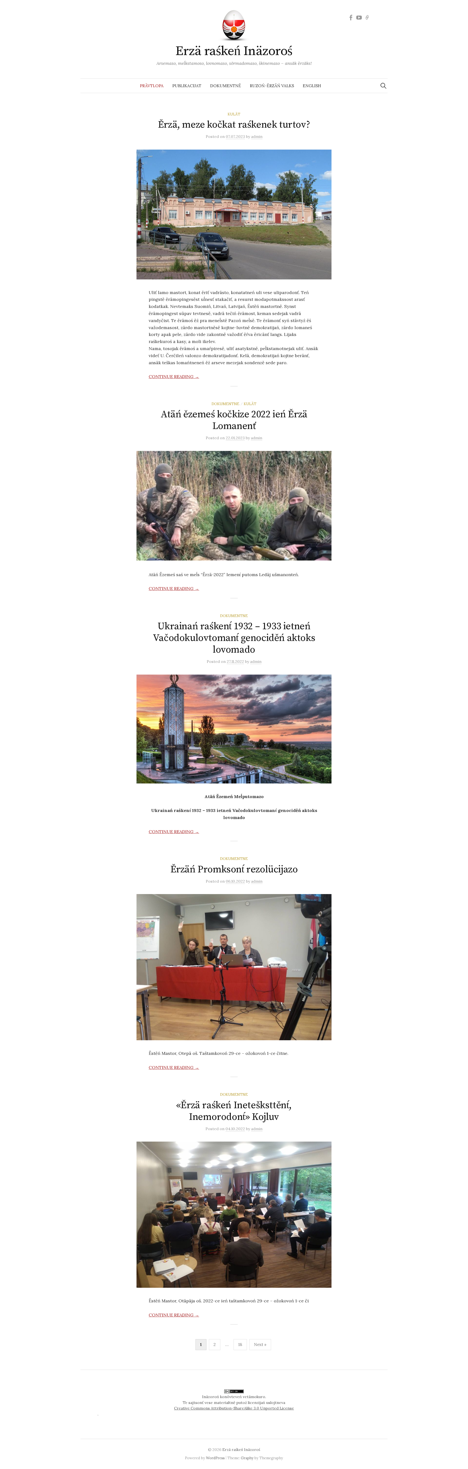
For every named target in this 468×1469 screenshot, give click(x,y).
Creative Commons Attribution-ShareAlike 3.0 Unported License (234, 1408)
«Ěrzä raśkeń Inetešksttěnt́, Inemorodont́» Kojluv (234, 1111)
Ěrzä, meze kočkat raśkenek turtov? (234, 125)
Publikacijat (186, 85)
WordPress (215, 1458)
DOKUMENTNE (225, 403)
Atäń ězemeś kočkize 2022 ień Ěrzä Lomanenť (234, 420)
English (312, 85)
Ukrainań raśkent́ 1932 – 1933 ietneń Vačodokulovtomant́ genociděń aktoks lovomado (234, 638)
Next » (260, 1344)
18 (240, 1344)
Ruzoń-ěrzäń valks (272, 85)
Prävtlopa (152, 85)
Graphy (247, 1458)
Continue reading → (174, 376)
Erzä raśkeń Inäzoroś (234, 51)
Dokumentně (225, 85)
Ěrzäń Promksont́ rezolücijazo (234, 869)
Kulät (234, 114)
